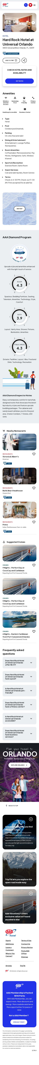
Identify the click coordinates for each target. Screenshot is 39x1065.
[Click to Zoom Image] (19, 22)
